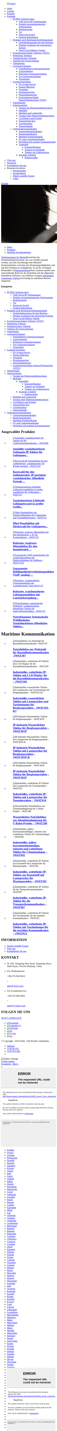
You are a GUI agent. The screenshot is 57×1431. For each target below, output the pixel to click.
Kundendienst (19, 173)
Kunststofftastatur (33, 147)
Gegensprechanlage (22, 66)
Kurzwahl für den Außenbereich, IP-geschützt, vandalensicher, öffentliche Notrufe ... (29, 476)
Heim (9, 8)
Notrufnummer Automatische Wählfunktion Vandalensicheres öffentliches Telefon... (30, 621)
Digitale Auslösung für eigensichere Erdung (33, 316)
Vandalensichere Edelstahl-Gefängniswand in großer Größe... (29, 503)
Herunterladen (19, 170)
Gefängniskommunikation (25, 129)
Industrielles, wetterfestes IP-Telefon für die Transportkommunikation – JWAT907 (30, 902)
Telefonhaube (19, 102)
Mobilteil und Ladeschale (30, 113)
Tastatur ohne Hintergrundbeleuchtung (36, 116)
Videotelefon (19, 63)
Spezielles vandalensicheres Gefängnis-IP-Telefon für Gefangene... (29, 452)
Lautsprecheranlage (22, 82)
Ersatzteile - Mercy (10, 1064)
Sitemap (10, 1046)
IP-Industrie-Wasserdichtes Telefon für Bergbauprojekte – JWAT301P (31, 728)
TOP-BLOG (13, 1048)
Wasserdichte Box (27, 121)
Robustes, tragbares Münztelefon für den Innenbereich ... (25, 546)
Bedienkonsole (25, 29)
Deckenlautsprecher (28, 95)
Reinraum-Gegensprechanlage (33, 74)
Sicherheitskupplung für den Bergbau (36, 42)
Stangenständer (26, 126)
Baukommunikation (28, 134)
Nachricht (11, 163)
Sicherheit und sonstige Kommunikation (37, 142)
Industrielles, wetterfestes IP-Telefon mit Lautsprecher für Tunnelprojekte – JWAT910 (30, 797)
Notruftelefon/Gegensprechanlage (34, 68)
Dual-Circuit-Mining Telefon (32, 50)
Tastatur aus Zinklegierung (37, 152)
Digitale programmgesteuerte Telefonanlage (33, 297)
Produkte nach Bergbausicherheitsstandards (33, 40)
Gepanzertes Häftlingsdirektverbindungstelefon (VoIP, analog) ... (33, 571)
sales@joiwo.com (15, 986)
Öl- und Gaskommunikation (32, 139)
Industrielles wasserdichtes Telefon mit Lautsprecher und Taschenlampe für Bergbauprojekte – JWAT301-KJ (31, 705)
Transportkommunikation (30, 131)
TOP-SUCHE (13, 1051)
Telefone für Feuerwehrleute (26, 61)
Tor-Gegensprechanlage (30, 76)
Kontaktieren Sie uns (16, 165)
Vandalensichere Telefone (25, 58)
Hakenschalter (31, 157)
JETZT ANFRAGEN (11, 1018)
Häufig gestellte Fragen (23, 176)
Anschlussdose (25, 123)
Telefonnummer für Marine (13, 257)
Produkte (11, 16)
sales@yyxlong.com (16, 1005)
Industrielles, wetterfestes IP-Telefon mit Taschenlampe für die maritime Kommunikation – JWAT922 (31, 928)
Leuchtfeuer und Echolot (30, 118)
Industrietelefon (22, 270)
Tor (20, 32)
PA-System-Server (27, 84)
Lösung (10, 11)
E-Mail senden (8, 1061)
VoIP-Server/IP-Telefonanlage (32, 21)
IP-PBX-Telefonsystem (23, 19)
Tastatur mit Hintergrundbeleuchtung (36, 108)
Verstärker (23, 89)
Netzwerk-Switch (27, 34)
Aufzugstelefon (26, 71)
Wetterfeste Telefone (22, 55)
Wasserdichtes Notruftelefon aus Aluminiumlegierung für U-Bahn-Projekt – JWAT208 (30, 820)
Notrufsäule (24, 79)
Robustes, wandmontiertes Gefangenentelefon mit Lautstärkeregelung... (28, 594)
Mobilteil (23, 110)
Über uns (11, 160)
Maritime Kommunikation (31, 136)
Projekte (11, 13)
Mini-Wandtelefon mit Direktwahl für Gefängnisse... (30, 525)
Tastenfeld (23, 144)
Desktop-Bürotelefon (28, 37)
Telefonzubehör (20, 105)
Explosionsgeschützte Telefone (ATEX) (31, 53)
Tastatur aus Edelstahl (35, 150)
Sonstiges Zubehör (27, 155)
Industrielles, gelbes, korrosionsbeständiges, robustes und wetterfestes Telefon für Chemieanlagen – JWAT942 (30, 849)
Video (15, 178)
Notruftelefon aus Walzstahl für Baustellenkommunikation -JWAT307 (31, 652)
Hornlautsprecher (27, 92)
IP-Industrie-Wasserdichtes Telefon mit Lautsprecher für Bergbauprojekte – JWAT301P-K (30, 752)
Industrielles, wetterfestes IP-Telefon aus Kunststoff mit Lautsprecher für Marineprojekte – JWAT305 (30, 876)
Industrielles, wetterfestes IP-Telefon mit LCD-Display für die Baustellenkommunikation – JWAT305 (31, 677)
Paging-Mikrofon (27, 87)
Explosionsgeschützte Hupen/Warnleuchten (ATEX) (32, 98)
